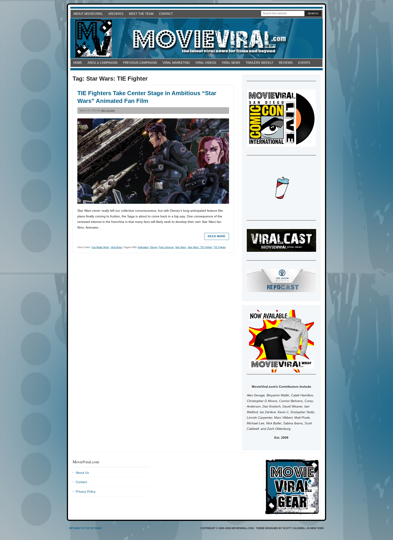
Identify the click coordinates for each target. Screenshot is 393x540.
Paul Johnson (166, 247)
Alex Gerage (108, 110)
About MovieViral (88, 13)
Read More (216, 236)
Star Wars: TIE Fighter (200, 247)
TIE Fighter (220, 247)
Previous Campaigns (140, 62)
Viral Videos (205, 62)
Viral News (231, 62)
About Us (82, 472)
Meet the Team (141, 13)
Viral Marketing (176, 62)
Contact (166, 13)
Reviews (286, 62)
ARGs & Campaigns (103, 62)
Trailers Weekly (259, 62)
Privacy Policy (86, 491)
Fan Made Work (100, 247)
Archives (115, 13)
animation (143, 247)
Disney (153, 247)
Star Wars (180, 247)
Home (77, 62)
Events (304, 62)
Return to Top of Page (85, 528)
